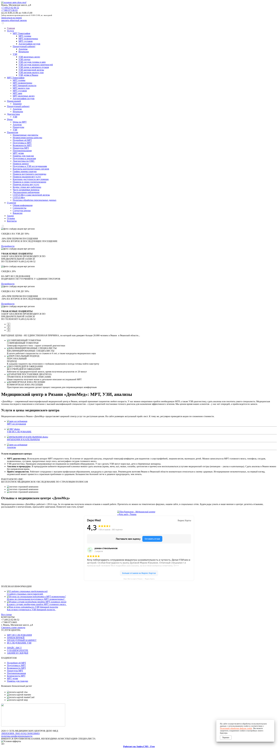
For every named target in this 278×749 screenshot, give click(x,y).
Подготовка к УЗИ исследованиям (30, 166)
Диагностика (13, 114)
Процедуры (18, 127)
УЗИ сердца (24, 59)
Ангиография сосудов (29, 44)
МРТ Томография (21, 33)
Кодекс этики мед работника (27, 187)
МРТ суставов (26, 41)
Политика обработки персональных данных (34, 200)
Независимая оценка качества (27, 137)
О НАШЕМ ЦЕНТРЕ (17, 650)
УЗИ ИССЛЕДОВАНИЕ (19, 431)
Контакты (12, 221)
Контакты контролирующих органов (31, 169)
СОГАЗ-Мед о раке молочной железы (31, 195)
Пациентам (12, 132)
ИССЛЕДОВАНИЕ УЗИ (19, 643)
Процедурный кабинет (24, 46)
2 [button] (8, 327)
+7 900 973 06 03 (9, 10)
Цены (10, 119)
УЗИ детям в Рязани (28, 75)
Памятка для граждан (23, 156)
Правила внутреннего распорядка (29, 174)
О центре (11, 202)
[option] (139, 255)
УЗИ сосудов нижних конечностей (36, 64)
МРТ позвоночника (28, 38)
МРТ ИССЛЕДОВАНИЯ (19, 635)
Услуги (10, 31)
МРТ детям (18, 153)
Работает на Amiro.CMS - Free (139, 746)
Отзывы (11, 218)
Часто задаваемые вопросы (26, 189)
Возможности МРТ (22, 145)
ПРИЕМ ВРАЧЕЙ (15, 637)
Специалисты (19, 208)
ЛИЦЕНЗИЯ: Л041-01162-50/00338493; (20, 733)
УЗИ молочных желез (29, 57)
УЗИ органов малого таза (31, 72)
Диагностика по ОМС (24, 161)
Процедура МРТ (21, 148)
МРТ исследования (16, 424)
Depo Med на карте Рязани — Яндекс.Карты (139, 579)
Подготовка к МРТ (22, 143)
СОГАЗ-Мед (19, 197)
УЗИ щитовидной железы (31, 70)
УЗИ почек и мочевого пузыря (34, 67)
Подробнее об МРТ (22, 140)
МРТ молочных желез (23, 96)
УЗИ (15, 54)
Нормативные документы (25, 135)
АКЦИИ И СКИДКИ (17, 653)
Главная (11, 28)
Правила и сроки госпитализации (29, 182)
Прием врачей (14, 101)
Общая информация (22, 205)
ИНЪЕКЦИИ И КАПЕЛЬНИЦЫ (23, 439)
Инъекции (24, 51)
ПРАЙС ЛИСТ (14, 648)
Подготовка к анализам (24, 158)
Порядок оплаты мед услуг (26, 184)
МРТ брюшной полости (24, 85)
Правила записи (21, 163)
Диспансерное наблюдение (26, 192)
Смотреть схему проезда (13, 627)
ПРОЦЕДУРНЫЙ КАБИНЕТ (21, 640)
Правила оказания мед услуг (27, 176)
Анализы (23, 49)
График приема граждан (25, 171)
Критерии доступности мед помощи (31, 179)
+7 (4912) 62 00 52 (10, 7)
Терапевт (17, 103)
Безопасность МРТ (16, 676)
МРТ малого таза (21, 88)
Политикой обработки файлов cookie (236, 728)
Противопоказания (22, 150)
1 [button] (8, 324)
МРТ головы (25, 36)
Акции (10, 215)
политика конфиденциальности (16, 736)
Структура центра (22, 210)
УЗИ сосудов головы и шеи (32, 62)
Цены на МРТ (20, 122)
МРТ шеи (17, 93)
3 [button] (8, 330)
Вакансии (17, 213)
